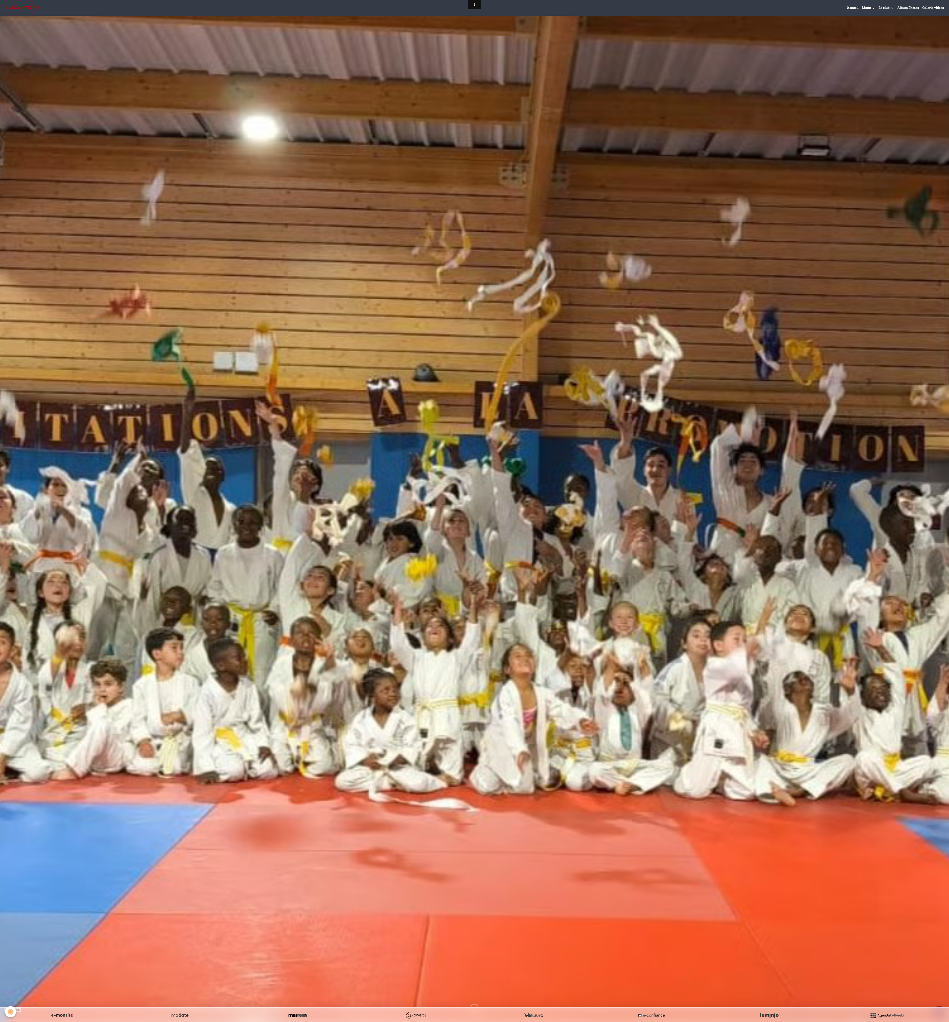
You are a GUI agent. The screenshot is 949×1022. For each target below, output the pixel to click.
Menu (867, 8)
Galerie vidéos (933, 8)
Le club (884, 8)
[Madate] (179, 1015)
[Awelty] (415, 1015)
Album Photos (908, 8)
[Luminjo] (769, 1015)
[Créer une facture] (533, 1015)
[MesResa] (297, 1015)
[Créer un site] (62, 1015)
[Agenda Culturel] (887, 1015)
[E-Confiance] (651, 1015)
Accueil (853, 8)
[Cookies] (10, 1011)
